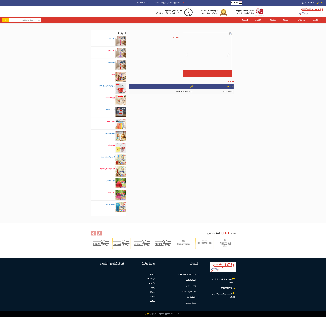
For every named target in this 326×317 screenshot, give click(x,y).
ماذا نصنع (152, 283)
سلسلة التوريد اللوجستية (187, 274)
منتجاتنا (273, 20)
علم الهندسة (191, 297)
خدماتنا (285, 20)
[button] (186, 54)
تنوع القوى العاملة (189, 292)
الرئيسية (315, 20)
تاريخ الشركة (151, 279)
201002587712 (142, 3)
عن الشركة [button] (301, 20)
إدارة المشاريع (191, 286)
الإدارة (153, 288)
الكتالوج (258, 20)
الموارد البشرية (191, 280)
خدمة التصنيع (191, 303)
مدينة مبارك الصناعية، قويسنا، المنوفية (168, 3)
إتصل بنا (245, 20)
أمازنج (147, 314)
